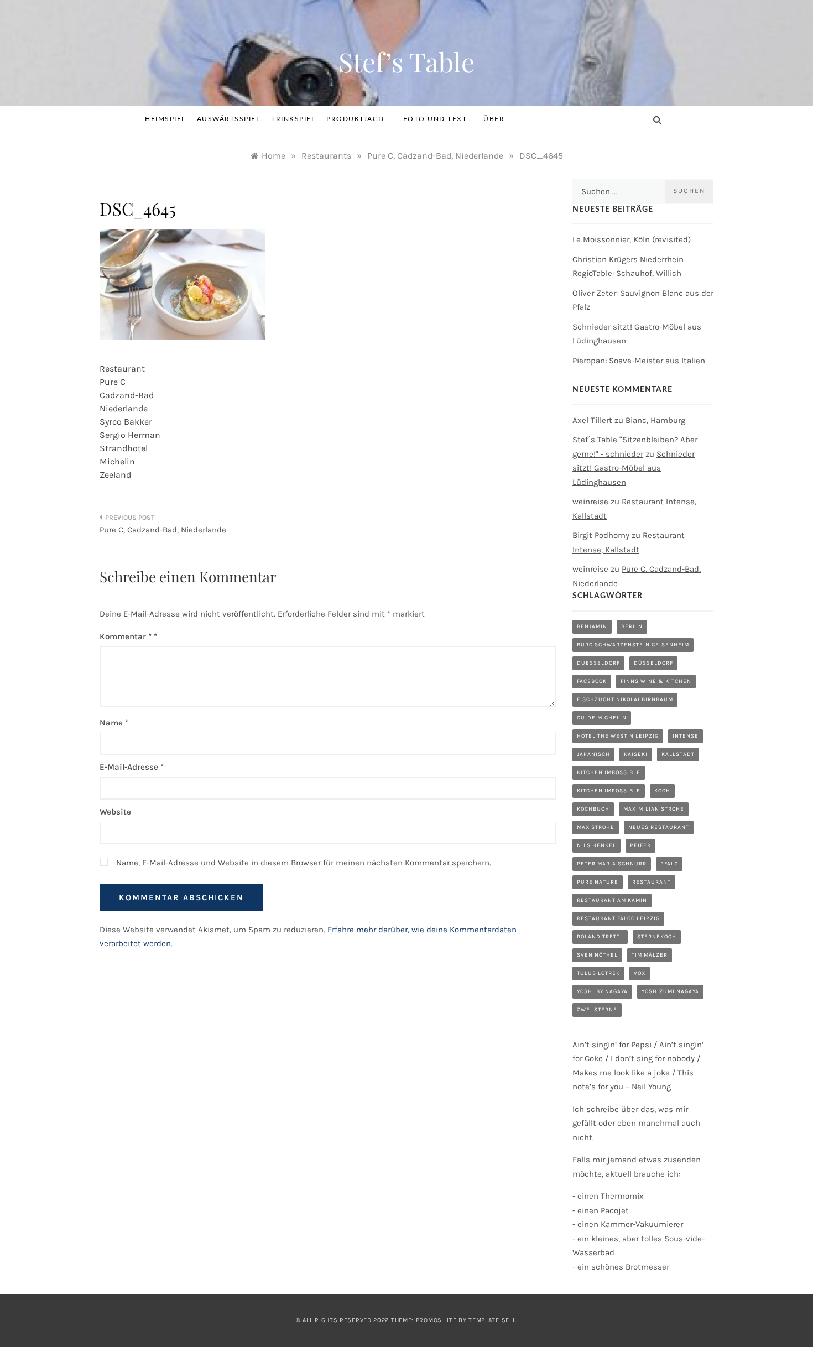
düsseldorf (653, 663)
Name (114, 723)
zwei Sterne (597, 1009)
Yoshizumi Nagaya (670, 991)
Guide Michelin (602, 717)
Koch (662, 790)
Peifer (640, 845)
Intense (686, 736)
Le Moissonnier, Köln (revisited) (631, 239)
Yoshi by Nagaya (602, 991)
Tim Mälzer (650, 955)
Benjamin (592, 626)
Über (493, 119)
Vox (639, 973)
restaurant (651, 882)
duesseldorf (598, 663)
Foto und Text (435, 119)
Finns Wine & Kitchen (656, 681)
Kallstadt (678, 754)
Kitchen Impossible (608, 790)
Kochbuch (593, 809)
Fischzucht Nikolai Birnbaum (625, 699)
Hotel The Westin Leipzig (618, 736)
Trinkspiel (293, 119)
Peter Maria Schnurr (612, 863)
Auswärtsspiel (228, 119)
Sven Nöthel (597, 955)
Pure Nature (597, 882)
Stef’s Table (406, 61)
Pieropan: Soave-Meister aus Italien (638, 361)
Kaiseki (636, 754)
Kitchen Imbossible (608, 772)
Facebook (592, 681)
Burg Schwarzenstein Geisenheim (633, 644)
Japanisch (593, 754)
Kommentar (126, 636)
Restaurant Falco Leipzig (618, 918)
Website (115, 812)
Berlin (632, 626)
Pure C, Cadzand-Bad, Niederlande (163, 530)
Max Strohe (595, 827)
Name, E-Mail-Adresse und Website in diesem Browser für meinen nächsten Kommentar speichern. (303, 863)
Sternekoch (656, 936)
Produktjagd (355, 119)
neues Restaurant (658, 827)
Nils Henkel (596, 845)
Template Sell (491, 1320)
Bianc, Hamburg (655, 420)
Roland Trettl (600, 936)
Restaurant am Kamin (612, 900)
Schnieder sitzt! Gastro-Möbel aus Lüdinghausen (633, 468)
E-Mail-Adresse (132, 767)
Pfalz (669, 863)
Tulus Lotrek (598, 973)
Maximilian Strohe (653, 809)
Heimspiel (165, 119)
